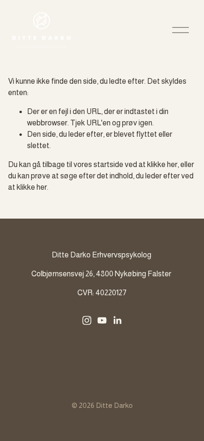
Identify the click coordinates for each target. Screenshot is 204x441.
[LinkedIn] (117, 320)
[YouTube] (102, 320)
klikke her (162, 164)
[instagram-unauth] (87, 320)
